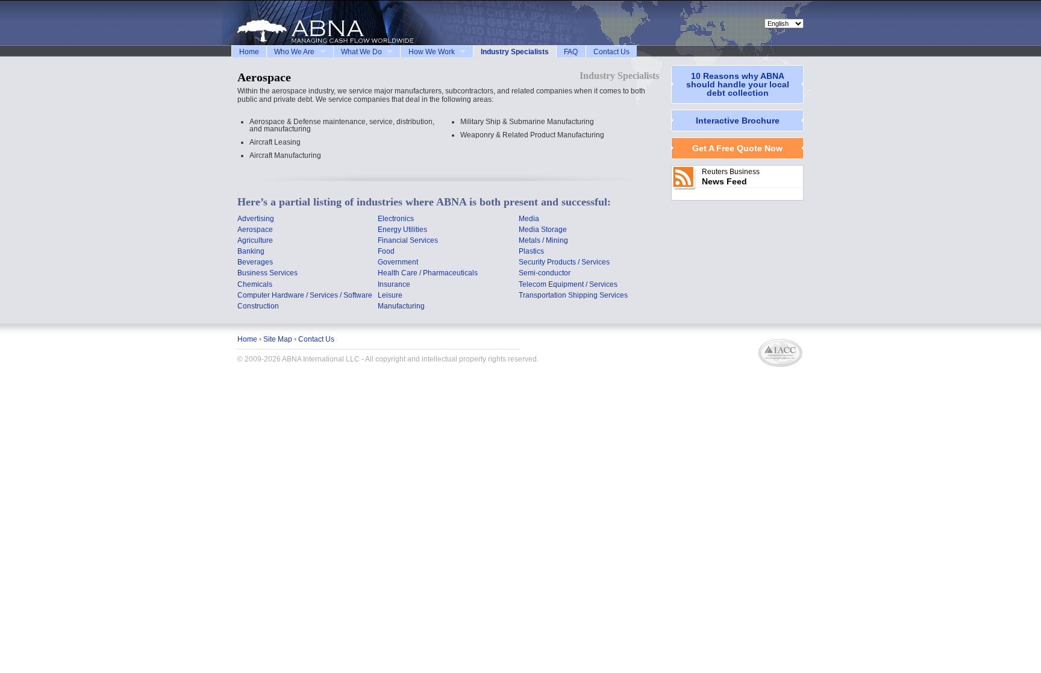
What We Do (361, 52)
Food (386, 251)
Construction (258, 306)
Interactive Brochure (738, 120)
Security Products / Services (564, 262)
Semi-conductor (545, 273)
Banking (250, 251)
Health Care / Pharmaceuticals (428, 273)
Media (529, 218)
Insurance (394, 284)
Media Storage (543, 229)
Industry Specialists (515, 52)
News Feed (724, 181)
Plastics (531, 251)
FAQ (571, 52)
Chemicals (254, 284)
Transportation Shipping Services (573, 295)
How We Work (431, 52)
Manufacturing (401, 306)
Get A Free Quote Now (737, 148)
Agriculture (255, 240)
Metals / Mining (543, 240)
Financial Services (408, 240)
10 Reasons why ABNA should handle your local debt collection (737, 84)
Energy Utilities (402, 229)
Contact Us (611, 52)
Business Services (267, 273)
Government (398, 262)
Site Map (277, 339)
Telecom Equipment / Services (568, 284)
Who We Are (294, 52)
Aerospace (255, 229)
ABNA (333, 23)
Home (249, 52)
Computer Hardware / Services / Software (304, 295)
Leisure (390, 295)
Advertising (255, 218)
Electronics (396, 218)
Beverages (255, 262)
